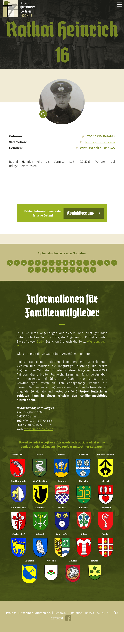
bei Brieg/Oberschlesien (100, 142)
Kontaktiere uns (80, 213)
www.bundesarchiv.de (38, 429)
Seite (40, 341)
